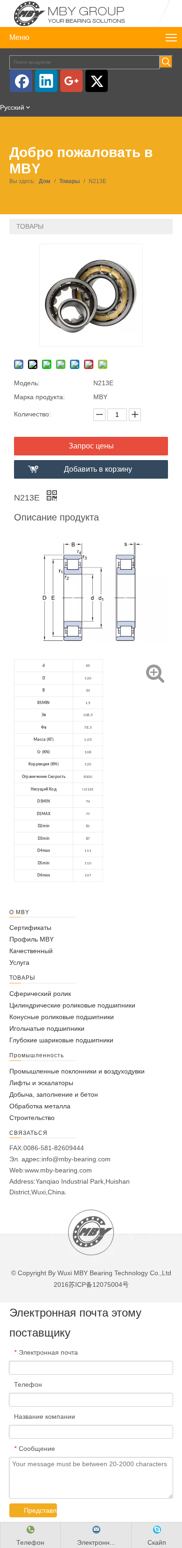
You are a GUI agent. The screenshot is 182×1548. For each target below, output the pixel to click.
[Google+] (71, 81)
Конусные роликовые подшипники (61, 1017)
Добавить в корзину (98, 469)
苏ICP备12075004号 (99, 1284)
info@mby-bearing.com (76, 1159)
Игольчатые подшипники (46, 1028)
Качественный (31, 951)
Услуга (19, 962)
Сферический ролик (40, 993)
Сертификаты (30, 927)
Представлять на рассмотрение (40, 1510)
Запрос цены (91, 446)
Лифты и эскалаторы (41, 1083)
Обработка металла (39, 1106)
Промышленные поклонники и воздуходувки (77, 1071)
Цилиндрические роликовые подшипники (72, 1005)
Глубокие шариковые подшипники (61, 1040)
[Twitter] (96, 81)
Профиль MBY (31, 939)
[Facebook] (21, 81)
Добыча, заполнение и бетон (53, 1094)
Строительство (32, 1117)
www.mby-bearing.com (58, 1170)
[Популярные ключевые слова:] (166, 61)
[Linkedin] (46, 81)
